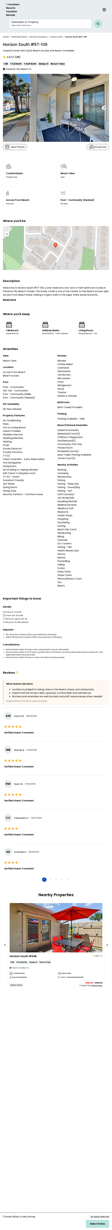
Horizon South (56, 37)
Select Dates (97, 1223)
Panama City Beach (39, 37)
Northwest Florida (19, 37)
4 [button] (62, 879)
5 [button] (67, 879)
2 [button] (50, 879)
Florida (6, 37)
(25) (17, 57)
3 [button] (56, 879)
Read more (9, 299)
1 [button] (44, 879)
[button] (50, 24)
